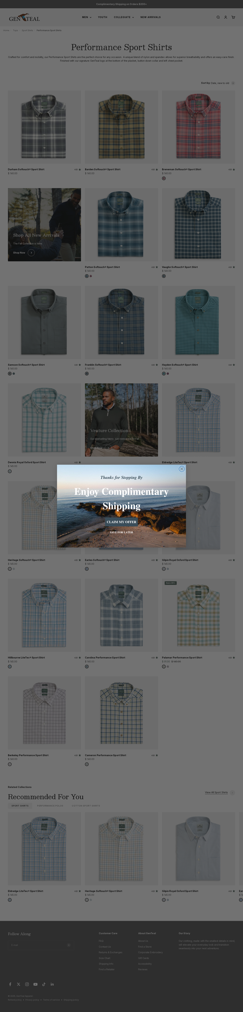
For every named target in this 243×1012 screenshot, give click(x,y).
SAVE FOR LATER (121, 532)
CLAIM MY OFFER (121, 521)
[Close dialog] (182, 469)
